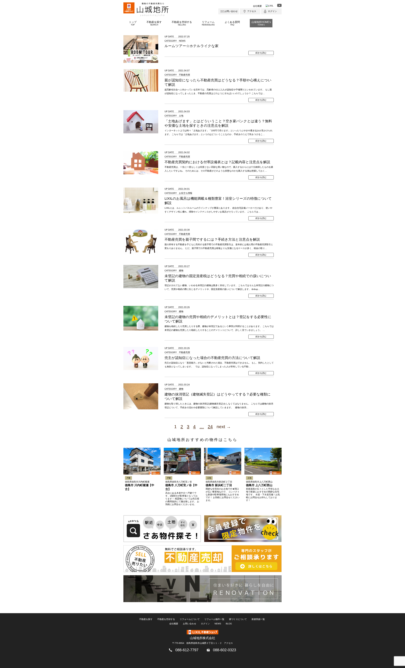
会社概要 (257, 6)
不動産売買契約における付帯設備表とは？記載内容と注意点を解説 (217, 162)
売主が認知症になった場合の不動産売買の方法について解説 (212, 358)
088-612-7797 (186, 650)
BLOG (229, 623)
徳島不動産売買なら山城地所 (153, 10)
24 (210, 426)
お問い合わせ (231, 11)
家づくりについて (238, 619)
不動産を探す (154, 23)
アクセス (251, 11)
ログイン (272, 11)
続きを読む (261, 53)
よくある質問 (232, 23)
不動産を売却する (182, 23)
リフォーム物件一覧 (214, 619)
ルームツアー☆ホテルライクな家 (191, 46)
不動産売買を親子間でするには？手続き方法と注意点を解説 (212, 239)
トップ (133, 23)
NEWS (218, 623)
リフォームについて (190, 619)
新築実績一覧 (258, 619)
